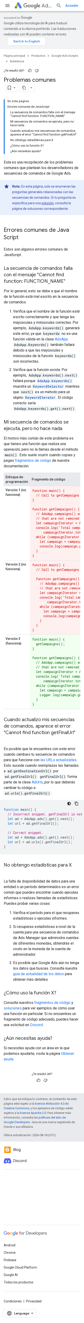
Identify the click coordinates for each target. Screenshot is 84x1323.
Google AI (11, 1275)
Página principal (14, 55)
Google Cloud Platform (20, 1267)
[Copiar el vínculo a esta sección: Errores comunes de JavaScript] (23, 238)
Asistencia (17, 61)
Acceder (71, 5)
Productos (38, 55)
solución (48, 203)
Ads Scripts (47, 6)
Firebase (10, 1260)
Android (9, 1245)
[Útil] (29, 70)
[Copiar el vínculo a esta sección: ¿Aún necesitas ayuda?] (57, 1038)
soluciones (13, 1008)
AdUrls (37, 782)
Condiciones (13, 1301)
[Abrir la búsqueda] (59, 5)
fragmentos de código (33, 460)
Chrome (10, 1252)
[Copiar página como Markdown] (24, 88)
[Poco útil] (36, 70)
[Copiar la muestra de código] (76, 803)
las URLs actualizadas (58, 760)
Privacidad (34, 1301)
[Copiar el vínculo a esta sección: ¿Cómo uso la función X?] (61, 993)
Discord (36, 1025)
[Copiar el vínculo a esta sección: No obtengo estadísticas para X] (8, 872)
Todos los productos (18, 1282)
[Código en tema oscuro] (69, 803)
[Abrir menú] (7, 5)
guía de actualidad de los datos (38, 974)
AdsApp (61, 339)
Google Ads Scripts (64, 55)
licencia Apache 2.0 (33, 1113)
